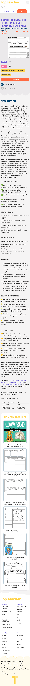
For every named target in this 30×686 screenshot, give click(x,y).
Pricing (6, 11)
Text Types (23, 28)
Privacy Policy (6, 625)
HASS (18, 620)
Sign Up (22, 11)
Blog (3, 617)
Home (2, 28)
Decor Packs (20, 626)
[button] (8, 84)
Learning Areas (9, 28)
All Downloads (15, 79)
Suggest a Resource (19, 636)
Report (3, 30)
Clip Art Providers (7, 628)
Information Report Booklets (11, 384)
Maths (18, 617)
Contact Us (20, 647)
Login (13, 11)
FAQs (3, 614)
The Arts (4, 653)
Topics (18, 629)
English (17, 28)
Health (4, 647)
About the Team (7, 611)
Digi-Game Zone (21, 607)
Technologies (6, 650)
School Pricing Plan (21, 641)
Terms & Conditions (5, 621)
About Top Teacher (5, 607)
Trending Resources (19, 610)
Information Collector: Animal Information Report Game (13, 381)
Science (19, 623)
